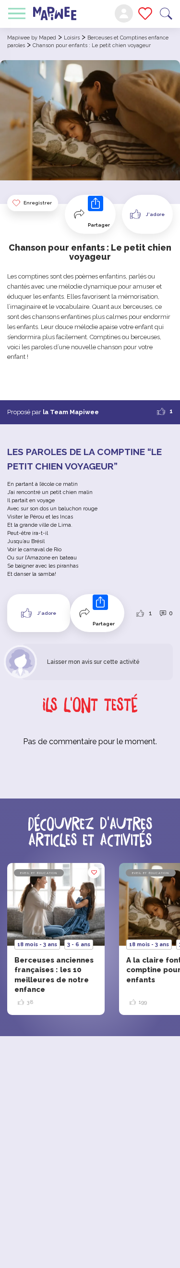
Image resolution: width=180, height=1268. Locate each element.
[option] (56, 939)
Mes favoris (145, 13)
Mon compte (124, 13)
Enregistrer (38, 202)
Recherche (166, 14)
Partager (99, 225)
